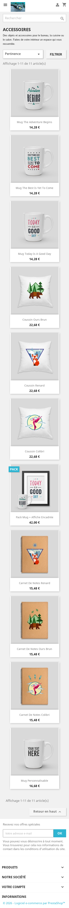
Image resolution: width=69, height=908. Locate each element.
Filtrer (56, 54)
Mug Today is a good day (34, 254)
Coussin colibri (34, 451)
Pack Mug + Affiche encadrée (34, 517)
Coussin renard (34, 385)
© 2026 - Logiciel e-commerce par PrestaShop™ (34, 903)
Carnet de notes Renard (34, 583)
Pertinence (23, 54)
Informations (14, 897)
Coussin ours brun (34, 319)
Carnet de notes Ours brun (34, 649)
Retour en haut (47, 812)
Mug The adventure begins (34, 122)
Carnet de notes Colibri (34, 715)
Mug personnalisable (34, 780)
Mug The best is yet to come (34, 188)
